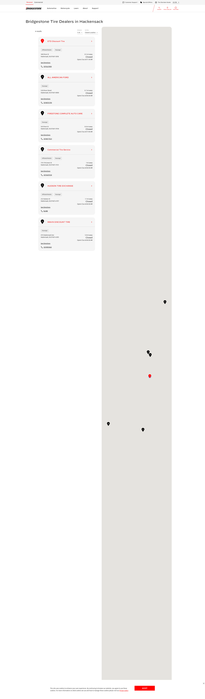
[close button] (203, 683)
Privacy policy (123, 690)
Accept (144, 688)
